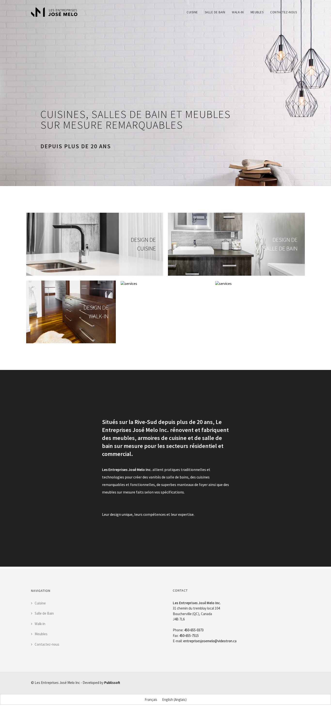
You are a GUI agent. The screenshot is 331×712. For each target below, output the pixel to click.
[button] (49, 100)
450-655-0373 (194, 630)
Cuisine (192, 12)
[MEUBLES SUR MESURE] (129, 283)
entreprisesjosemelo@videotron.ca (209, 641)
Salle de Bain (215, 12)
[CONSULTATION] (223, 283)
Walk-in (238, 12)
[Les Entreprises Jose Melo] (54, 12)
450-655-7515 (189, 635)
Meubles (257, 12)
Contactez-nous (283, 12)
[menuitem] (192, 8)
